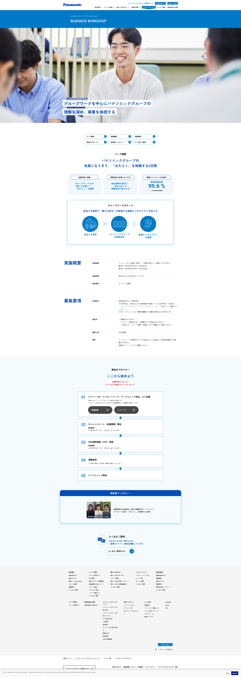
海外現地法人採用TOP (91, 605)
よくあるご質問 (140, 142)
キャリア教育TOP (74, 605)
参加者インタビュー (117, 142)
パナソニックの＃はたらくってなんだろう (131, 611)
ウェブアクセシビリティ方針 (168, 667)
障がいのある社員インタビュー (120, 581)
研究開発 (105, 636)
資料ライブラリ (149, 617)
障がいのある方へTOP (117, 575)
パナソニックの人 (129, 605)
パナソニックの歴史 (150, 608)
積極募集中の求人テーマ (96, 584)
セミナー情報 (73, 584)
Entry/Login (165, 645)
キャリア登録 (93, 587)
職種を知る (106, 633)
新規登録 (95, 410)
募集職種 (158, 578)
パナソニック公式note (165, 649)
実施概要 (114, 136)
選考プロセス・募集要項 (96, 581)
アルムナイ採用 (93, 590)
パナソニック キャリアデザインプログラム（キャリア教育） (143, 306)
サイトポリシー (150, 667)
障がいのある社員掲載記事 (118, 584)
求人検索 (91, 578)
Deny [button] (227, 673)
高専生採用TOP (160, 575)
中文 (166, 608)
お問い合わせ (116, 667)
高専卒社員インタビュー (163, 587)
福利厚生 (105, 624)
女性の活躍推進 (107, 639)
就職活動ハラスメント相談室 (133, 667)
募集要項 (138, 136)
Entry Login (173, 3)
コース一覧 (139, 578)
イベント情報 (93, 593)
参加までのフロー (93, 142)
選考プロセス (73, 578)
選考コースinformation (75, 581)
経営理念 (147, 605)
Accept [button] (235, 673)
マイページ (122, 410)
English (167, 605)
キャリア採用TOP (94, 575)
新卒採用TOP (73, 575)
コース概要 (90, 136)
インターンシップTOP (142, 575)
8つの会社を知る (108, 619)
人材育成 (105, 622)
